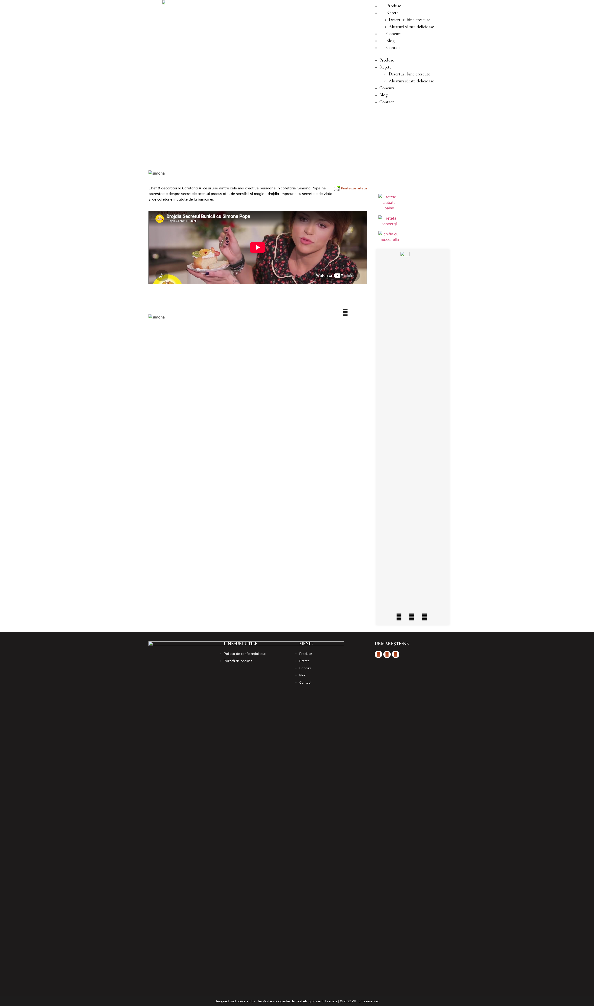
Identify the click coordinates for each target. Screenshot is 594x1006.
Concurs (393, 33)
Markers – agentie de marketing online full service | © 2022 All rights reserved (321, 1001)
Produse (393, 6)
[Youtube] (424, 617)
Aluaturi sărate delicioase (411, 26)
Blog (390, 40)
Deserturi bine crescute (409, 20)
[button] (402, 54)
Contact (393, 47)
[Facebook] (399, 617)
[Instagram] (412, 617)
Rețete (392, 13)
